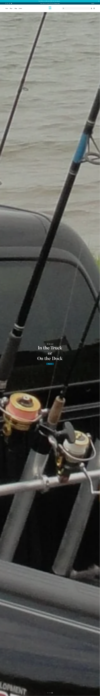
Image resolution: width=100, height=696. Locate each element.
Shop (11, 8)
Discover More (57, 3)
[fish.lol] (50, 8)
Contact (20, 8)
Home (6, 8)
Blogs (16, 8)
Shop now (50, 363)
